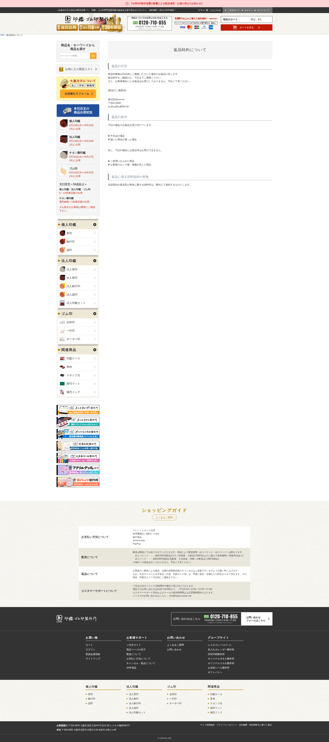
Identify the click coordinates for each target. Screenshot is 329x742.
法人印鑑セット (76, 302)
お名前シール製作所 (218, 667)
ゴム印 (73, 168)
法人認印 (71, 294)
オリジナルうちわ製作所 (221, 663)
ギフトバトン (215, 672)
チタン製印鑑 (77, 152)
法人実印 (71, 269)
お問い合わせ (174, 649)
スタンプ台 (73, 375)
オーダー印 (73, 339)
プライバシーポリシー (227, 725)
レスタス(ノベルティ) (219, 645)
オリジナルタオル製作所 (221, 658)
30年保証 (131, 667)
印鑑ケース (73, 358)
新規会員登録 (93, 654)
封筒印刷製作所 (216, 654)
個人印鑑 (74, 121)
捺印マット (73, 383)
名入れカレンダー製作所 (221, 649)
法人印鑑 (74, 136)
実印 (69, 233)
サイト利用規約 (207, 725)
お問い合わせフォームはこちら (255, 619)
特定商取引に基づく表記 (260, 725)
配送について (133, 654)
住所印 (70, 322)
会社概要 (243, 725)
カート (246, 27)
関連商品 (68, 350)
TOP (2, 35)
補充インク (73, 392)
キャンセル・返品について (140, 663)
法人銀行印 (73, 286)
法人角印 (71, 277)
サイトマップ (263, 10)
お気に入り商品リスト (79, 69)
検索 (93, 56)
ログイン (248, 10)
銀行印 (70, 241)
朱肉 (69, 366)
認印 (69, 250)
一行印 (70, 330)
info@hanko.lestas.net (180, 596)
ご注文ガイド (234, 10)
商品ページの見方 (136, 649)
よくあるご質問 (164, 517)
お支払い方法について (138, 658)
